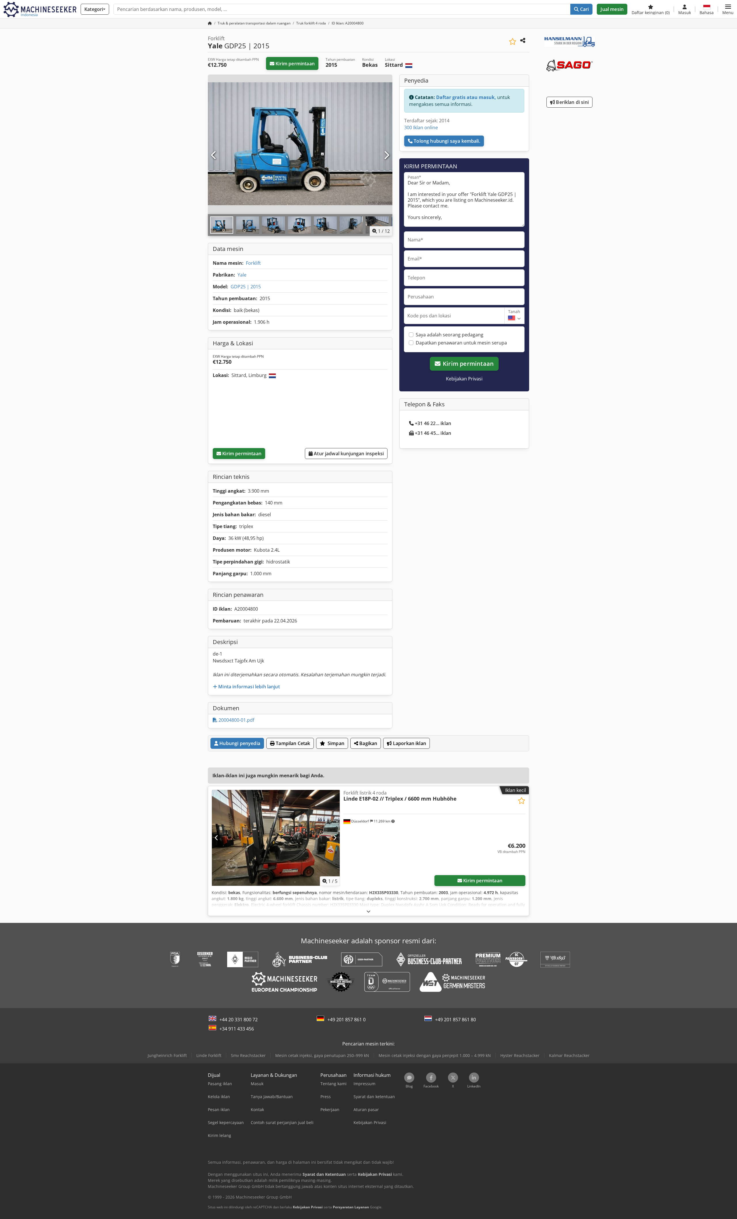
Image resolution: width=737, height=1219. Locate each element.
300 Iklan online (421, 127)
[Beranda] (210, 23)
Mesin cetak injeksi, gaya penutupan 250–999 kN (322, 1055)
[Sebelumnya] (214, 155)
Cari (584, 9)
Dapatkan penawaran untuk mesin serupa (461, 343)
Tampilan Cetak (292, 743)
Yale (242, 275)
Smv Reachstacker (248, 1055)
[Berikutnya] (386, 155)
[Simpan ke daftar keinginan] (512, 41)
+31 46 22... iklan (433, 423)
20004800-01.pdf (235, 720)
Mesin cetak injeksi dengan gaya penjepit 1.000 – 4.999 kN (435, 1055)
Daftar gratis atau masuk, (466, 97)
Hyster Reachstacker (520, 1055)
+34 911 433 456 (236, 1029)
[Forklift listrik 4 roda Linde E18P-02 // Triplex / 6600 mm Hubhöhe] (276, 838)
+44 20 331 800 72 (238, 1019)
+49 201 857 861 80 (455, 1019)
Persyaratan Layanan (351, 1207)
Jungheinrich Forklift (167, 1055)
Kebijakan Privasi (464, 379)
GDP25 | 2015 (246, 286)
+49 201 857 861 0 (346, 1019)
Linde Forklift (208, 1055)
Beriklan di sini (572, 102)
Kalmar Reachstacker (569, 1055)
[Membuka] (368, 911)
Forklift (253, 263)
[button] (728, 9)
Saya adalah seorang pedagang (449, 335)
